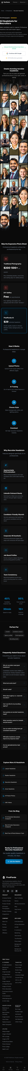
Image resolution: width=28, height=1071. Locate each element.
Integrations (5, 914)
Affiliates (4, 933)
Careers (4, 930)
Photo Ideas (18, 941)
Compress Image (19, 975)
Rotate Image (18, 970)
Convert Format (19, 977)
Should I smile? (7, 689)
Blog (16, 906)
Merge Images (6, 1031)
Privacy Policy (18, 1061)
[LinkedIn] (16, 891)
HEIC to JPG (18, 980)
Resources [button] (22, 2)
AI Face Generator (19, 924)
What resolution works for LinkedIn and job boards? (13, 721)
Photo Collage (5, 1046)
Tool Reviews (18, 938)
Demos (16, 901)
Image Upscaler (6, 971)
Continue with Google (15, 53)
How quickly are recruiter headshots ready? (13, 713)
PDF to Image (5, 1036)
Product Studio (6, 903)
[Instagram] (12, 891)
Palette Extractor (6, 1022)
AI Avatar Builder (6, 898)
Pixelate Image (19, 1011)
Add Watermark (19, 1019)
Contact (4, 927)
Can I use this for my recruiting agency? (12, 705)
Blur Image (18, 1009)
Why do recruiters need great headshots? (11, 666)
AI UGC (16, 927)
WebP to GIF (5, 1049)
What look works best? (9, 683)
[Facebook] (8, 891)
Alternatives (18, 935)
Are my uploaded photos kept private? (11, 746)
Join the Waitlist (15, 861)
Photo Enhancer (6, 1044)
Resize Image (18, 965)
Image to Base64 (6, 1034)
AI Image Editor (6, 974)
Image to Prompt (6, 986)
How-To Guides (19, 898)
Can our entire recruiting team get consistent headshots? (12, 729)
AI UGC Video (5, 1001)
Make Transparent (6, 1024)
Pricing (4, 924)
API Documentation (20, 903)
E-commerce (18, 930)
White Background (7, 998)
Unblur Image (18, 1021)
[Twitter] (3, 891)
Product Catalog (6, 911)
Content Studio (6, 901)
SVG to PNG (18, 982)
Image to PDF (5, 1039)
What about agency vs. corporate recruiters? (12, 696)
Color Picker (5, 1019)
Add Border (18, 1014)
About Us (4, 921)
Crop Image (18, 967)
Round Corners (19, 1016)
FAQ (16, 912)
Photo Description (6, 989)
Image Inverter (6, 1017)
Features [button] (15, 2)
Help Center (18, 909)
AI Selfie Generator (7, 965)
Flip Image (17, 972)
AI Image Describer (7, 983)
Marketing (17, 933)
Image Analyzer (6, 981)
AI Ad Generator (19, 921)
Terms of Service (10, 1061)
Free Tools (5, 959)
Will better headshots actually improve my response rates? (11, 738)
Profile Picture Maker (7, 1041)
